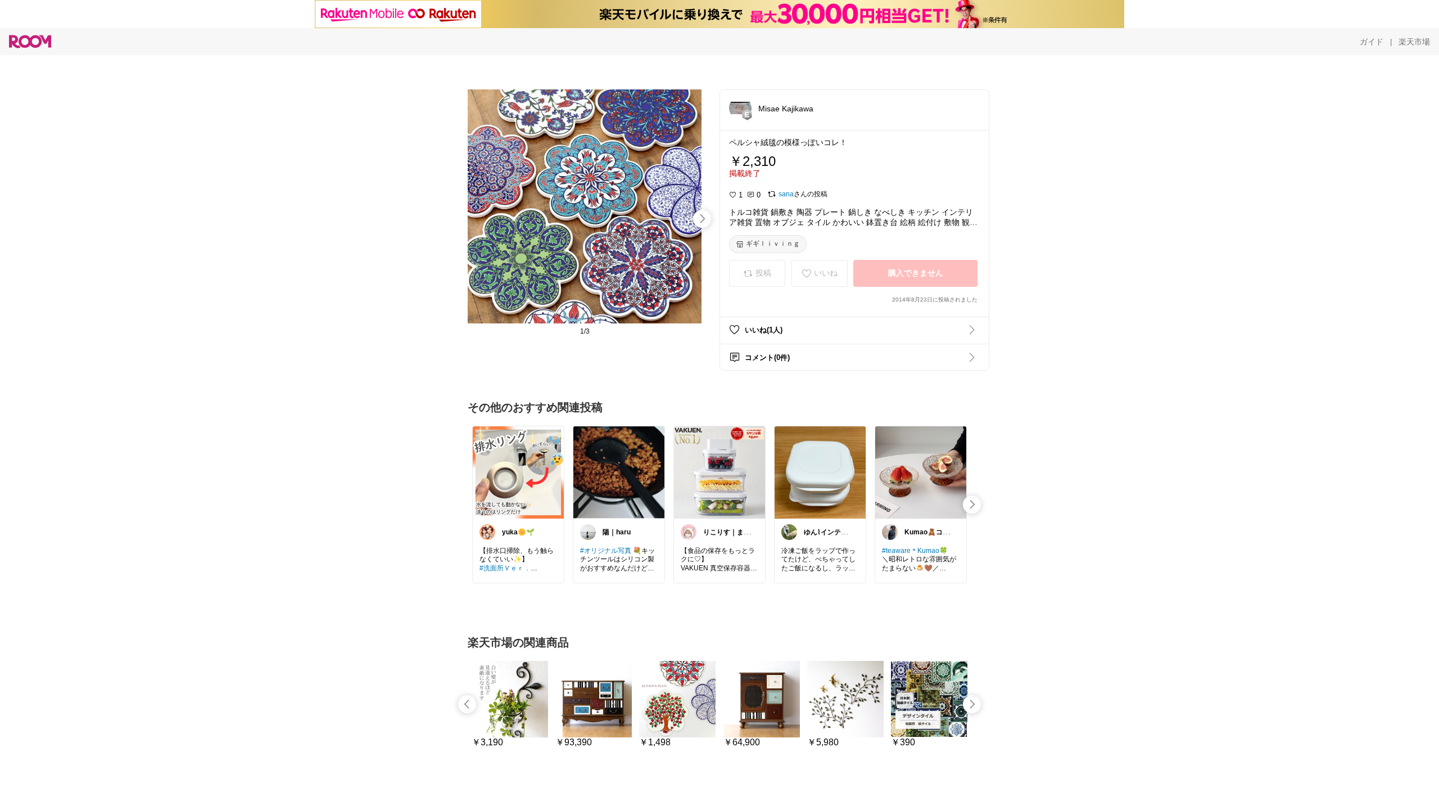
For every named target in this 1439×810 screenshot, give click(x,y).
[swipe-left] (467, 704)
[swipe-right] (702, 219)
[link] (518, 472)
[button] (740, 108)
